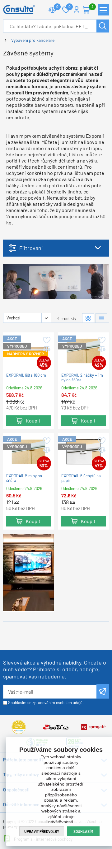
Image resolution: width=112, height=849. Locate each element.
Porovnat (52, 9)
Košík (86, 9)
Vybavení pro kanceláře (32, 40)
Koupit (33, 420)
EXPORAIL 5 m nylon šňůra (24, 478)
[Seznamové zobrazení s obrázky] (101, 318)
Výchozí (13, 317)
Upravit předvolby (41, 831)
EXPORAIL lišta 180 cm (26, 375)
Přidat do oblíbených (46, 340)
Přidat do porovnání (46, 349)
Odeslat (102, 691)
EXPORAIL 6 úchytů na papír (81, 478)
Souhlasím (83, 831)
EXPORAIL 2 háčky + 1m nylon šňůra (82, 377)
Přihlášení (76, 9)
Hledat (102, 25)
